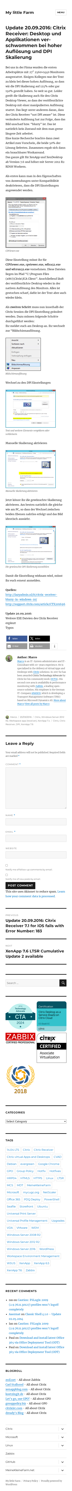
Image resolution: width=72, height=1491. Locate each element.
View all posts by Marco (37, 703)
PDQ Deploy (32, 1199)
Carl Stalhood (14, 1384)
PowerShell (51, 1199)
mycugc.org (31, 1192)
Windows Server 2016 (21, 1249)
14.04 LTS (13, 1149)
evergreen (27, 1164)
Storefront (26, 1206)
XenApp (24, 1263)
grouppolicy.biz (16, 1403)
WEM (35, 1227)
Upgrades (57, 1220)
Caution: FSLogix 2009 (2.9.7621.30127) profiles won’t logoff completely (34, 1304)
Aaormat (14, 1314)
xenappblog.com (17, 1389)
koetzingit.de (14, 1394)
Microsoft (13, 1192)
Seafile (11, 1206)
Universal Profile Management (27, 1220)
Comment (13, 764)
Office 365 (13, 1199)
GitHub (10, 1461)
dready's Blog (15, 1413)
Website (11, 848)
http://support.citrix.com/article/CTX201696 (35, 604)
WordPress (46, 1249)
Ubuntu (42, 1206)
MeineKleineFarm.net (20, 1470)
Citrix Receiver (43, 1149)
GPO (10, 1171)
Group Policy (25, 1171)
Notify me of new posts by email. (23, 879)
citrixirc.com (14, 1408)
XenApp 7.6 (27, 724)
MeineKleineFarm (39, 1185)
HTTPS (37, 1178)
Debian (12, 1164)
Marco (20, 661)
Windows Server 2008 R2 (24, 1234)
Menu (61, 12)
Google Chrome (48, 1164)
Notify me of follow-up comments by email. (29, 869)
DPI (18, 724)
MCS (10, 1185)
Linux (49, 1178)
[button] (16, 639)
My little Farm (20, 12)
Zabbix (39, 686)
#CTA (54, 679)
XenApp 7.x (44, 720)
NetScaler (49, 1192)
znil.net (11, 1379)
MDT (20, 1185)
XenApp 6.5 (41, 1263)
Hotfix (42, 1171)
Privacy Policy (30, 1481)
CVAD (57, 1157)
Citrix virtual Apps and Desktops (28, 1157)
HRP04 (12, 1178)
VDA (10, 1227)
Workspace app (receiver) (23, 720)
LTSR (60, 1178)
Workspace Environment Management (33, 1256)
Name (10, 815)
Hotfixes (55, 1171)
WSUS (11, 1263)
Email (11, 831)
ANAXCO (36, 693)
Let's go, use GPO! (18, 1398)
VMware (22, 1227)
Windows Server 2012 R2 (23, 1242)
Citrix (36, 672)
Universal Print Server (21, 1213)
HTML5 (25, 1178)
